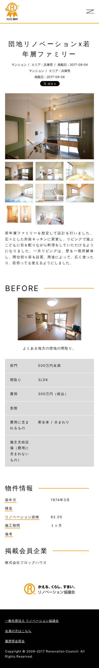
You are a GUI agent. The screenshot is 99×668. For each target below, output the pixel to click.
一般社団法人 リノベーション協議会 (32, 621)
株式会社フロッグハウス (26, 562)
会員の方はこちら (18, 631)
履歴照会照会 (15, 641)
